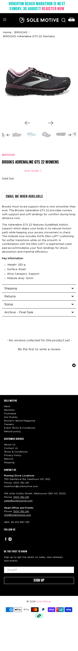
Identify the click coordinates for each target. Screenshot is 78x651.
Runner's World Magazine (19, 420)
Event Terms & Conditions (19, 428)
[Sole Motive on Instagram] (10, 540)
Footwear (10, 413)
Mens (7, 406)
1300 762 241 (21, 483)
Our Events (11, 417)
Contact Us (11, 448)
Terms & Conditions (16, 452)
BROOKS (8, 155)
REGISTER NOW (53, 9)
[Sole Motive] (39, 20)
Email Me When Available (24, 197)
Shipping (9, 462)
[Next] (51, 123)
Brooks (20, 32)
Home (7, 32)
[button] (39, 348)
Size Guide (32, 170)
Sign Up (39, 580)
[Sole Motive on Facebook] (5, 540)
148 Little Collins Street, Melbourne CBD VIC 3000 (35, 493)
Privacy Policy (12, 455)
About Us (9, 444)
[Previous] (27, 123)
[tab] (39, 288)
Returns (8, 459)
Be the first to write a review (39, 349)
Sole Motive (44, 601)
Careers (9, 424)
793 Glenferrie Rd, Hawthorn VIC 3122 (27, 479)
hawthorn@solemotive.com (21, 486)
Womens (9, 410)
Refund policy (12, 431)
